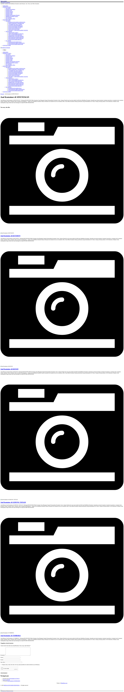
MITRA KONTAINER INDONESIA (12, 685)
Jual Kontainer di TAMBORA (11, 635)
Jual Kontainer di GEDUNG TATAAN (13, 502)
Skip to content (4, 1)
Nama (2, 657)
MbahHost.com (64, 683)
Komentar (3, 655)
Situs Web (3, 662)
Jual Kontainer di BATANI (9, 369)
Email (2, 659)
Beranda (2, 94)
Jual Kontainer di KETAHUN (10, 236)
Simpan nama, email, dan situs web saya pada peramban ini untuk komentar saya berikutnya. (21, 664)
